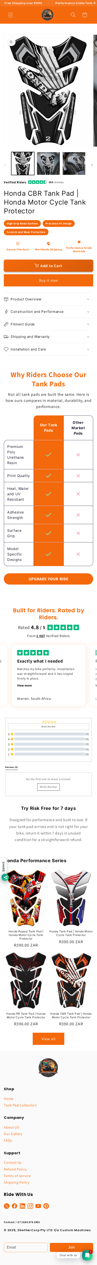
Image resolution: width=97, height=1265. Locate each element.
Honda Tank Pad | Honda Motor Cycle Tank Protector (71, 933)
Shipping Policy (16, 1182)
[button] (10, 15)
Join (71, 1247)
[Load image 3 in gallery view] (73, 163)
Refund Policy (15, 1169)
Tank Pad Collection (20, 1105)
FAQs (8, 1140)
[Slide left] (5, 165)
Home (9, 1098)
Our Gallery (13, 1133)
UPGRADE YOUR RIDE (49, 578)
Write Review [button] (48, 726)
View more (24, 685)
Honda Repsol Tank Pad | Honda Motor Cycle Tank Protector (26, 935)
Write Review (48, 787)
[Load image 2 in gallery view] (48, 163)
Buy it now (48, 280)
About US (11, 1127)
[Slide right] (92, 165)
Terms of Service (17, 1175)
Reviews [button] (11, 767)
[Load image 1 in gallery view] (22, 163)
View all (48, 1038)
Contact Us (13, 1162)
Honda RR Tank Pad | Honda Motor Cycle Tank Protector (26, 1015)
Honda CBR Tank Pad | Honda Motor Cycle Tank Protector (71, 1015)
